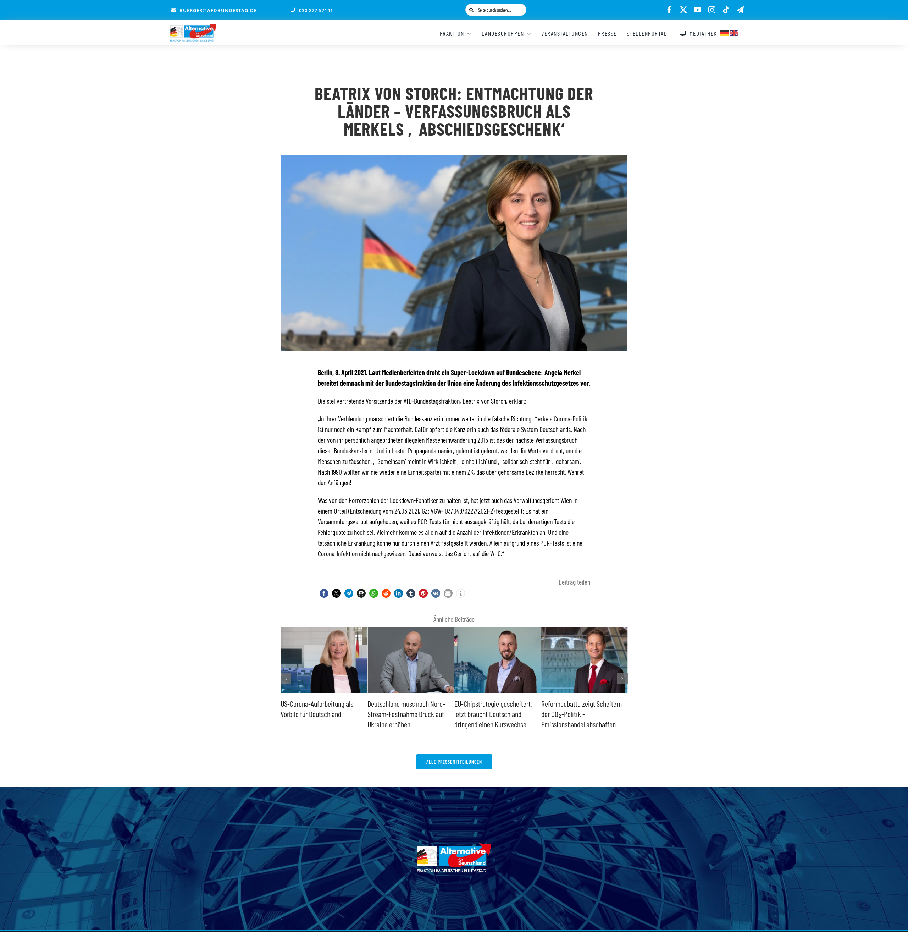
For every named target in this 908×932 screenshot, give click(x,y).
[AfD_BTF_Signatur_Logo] (193, 27)
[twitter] (683, 9)
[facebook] (669, 9)
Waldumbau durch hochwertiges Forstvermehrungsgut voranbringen (583, 713)
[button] (324, 593)
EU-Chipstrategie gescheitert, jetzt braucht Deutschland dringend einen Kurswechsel (406, 713)
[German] (725, 32)
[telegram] (740, 9)
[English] (734, 32)
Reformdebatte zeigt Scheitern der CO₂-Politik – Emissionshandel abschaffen (494, 713)
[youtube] (697, 9)
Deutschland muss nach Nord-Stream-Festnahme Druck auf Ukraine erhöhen (319, 713)
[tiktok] (726, 9)
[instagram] (711, 9)
